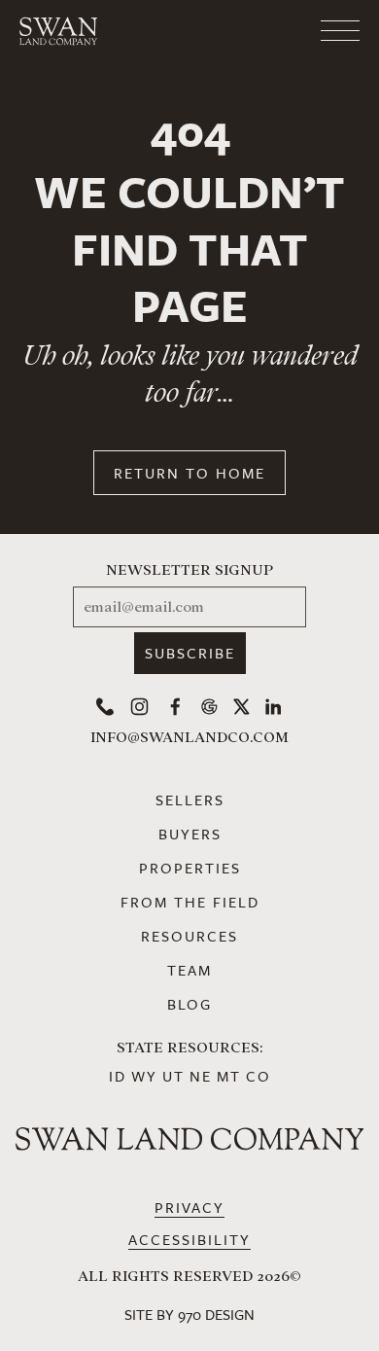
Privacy (189, 1207)
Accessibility (189, 1239)
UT (173, 1075)
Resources (189, 935)
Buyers (190, 833)
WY (144, 1075)
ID (117, 1075)
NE (201, 1075)
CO (258, 1075)
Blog (189, 1003)
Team (189, 969)
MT (229, 1075)
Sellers (189, 799)
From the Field (190, 901)
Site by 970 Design (189, 1314)
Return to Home (189, 472)
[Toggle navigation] (262, 31)
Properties (190, 867)
